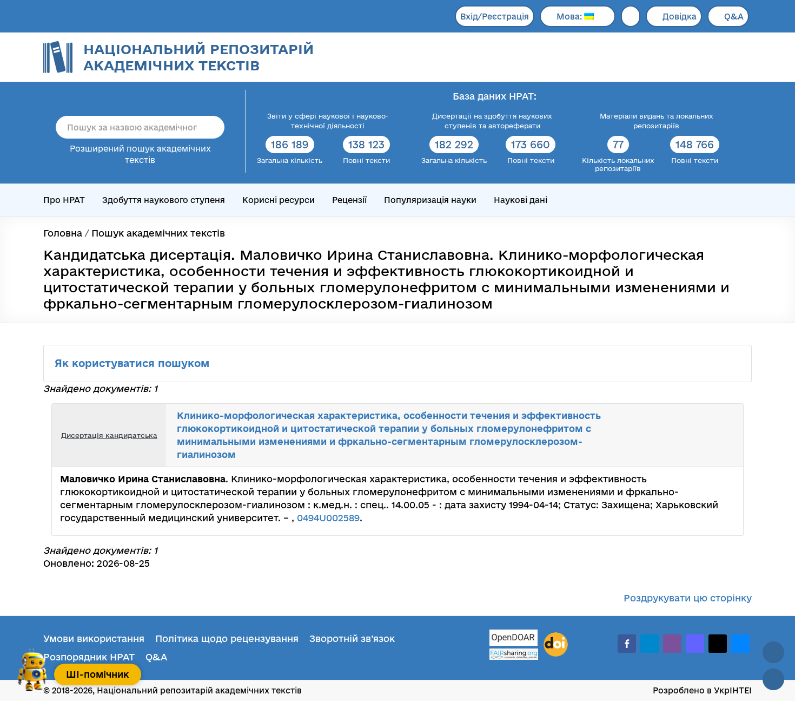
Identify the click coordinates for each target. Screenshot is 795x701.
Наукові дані (520, 200)
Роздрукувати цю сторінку (688, 598)
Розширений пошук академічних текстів (140, 154)
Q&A (734, 16)
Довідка (679, 16)
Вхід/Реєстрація (494, 16)
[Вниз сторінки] (773, 679)
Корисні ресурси (278, 200)
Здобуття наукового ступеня (163, 200)
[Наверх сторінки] (773, 652)
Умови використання (93, 638)
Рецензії (349, 200)
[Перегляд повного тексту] (678, 435)
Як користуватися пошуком (134, 363)
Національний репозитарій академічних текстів (198, 57)
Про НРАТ (64, 200)
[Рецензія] (714, 435)
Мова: (570, 16)
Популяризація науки (430, 200)
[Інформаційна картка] (690, 435)
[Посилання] (702, 435)
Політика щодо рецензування (227, 638)
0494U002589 (328, 518)
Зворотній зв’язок (352, 638)
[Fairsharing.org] (513, 654)
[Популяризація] (726, 435)
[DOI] (556, 645)
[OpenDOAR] (513, 639)
